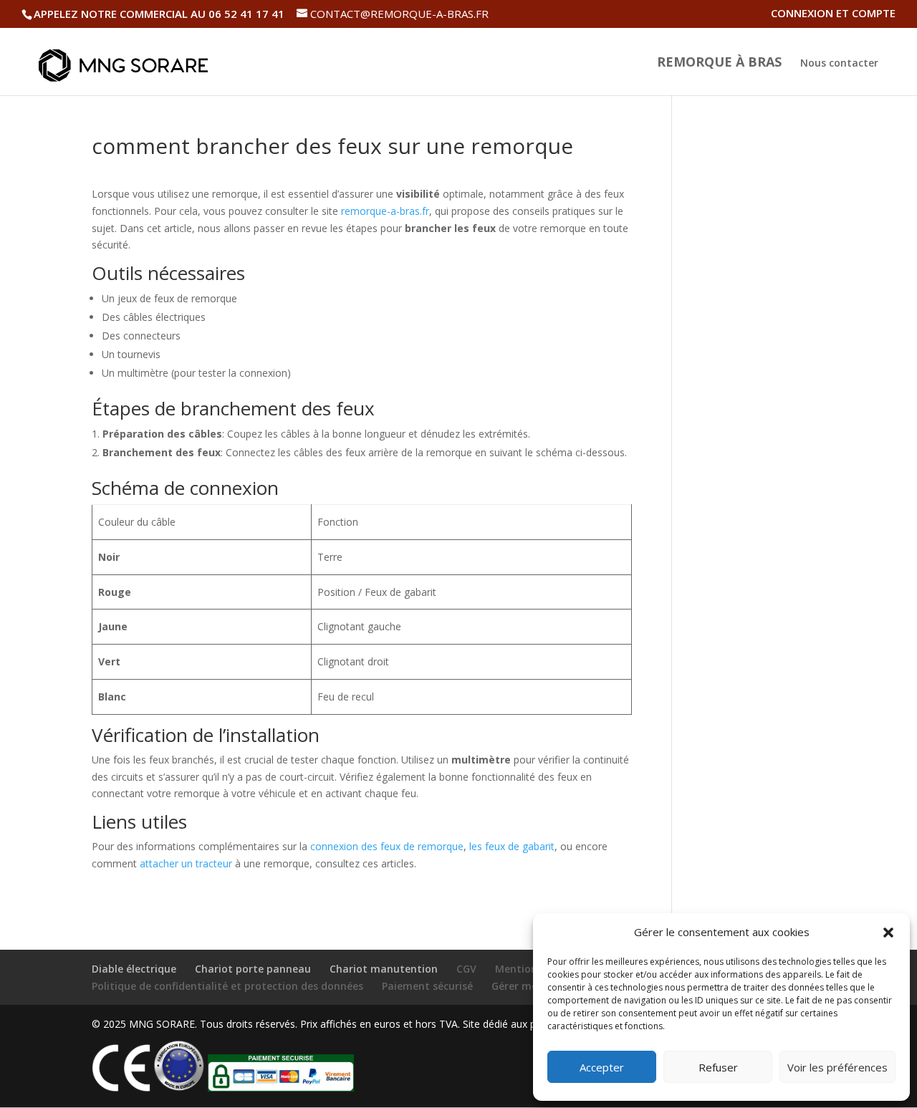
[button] (888, 932)
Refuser (718, 1067)
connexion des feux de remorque (387, 846)
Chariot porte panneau (253, 968)
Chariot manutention (384, 968)
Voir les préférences (837, 1067)
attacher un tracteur (186, 863)
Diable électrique (134, 968)
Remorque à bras (719, 63)
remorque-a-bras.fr (385, 211)
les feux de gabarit (511, 846)
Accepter (602, 1067)
